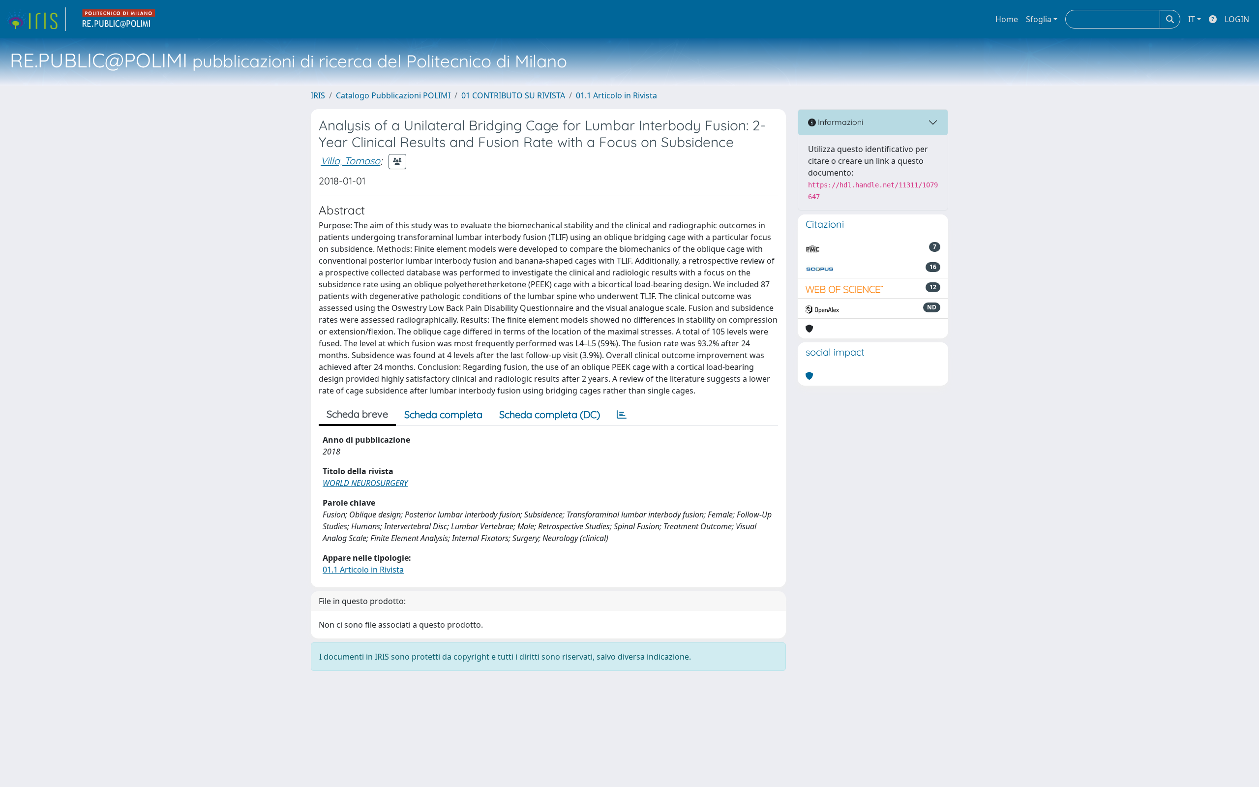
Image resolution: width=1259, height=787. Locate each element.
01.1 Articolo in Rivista (616, 95)
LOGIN (1237, 19)
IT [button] (1191, 19)
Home (1006, 19)
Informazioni (839, 122)
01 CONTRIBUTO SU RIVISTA (513, 95)
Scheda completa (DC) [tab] (549, 414)
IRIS (318, 95)
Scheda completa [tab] (443, 414)
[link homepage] (36, 19)
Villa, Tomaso (350, 160)
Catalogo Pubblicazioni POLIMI (393, 95)
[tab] (621, 414)
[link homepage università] (119, 19)
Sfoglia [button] (1038, 19)
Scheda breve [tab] (357, 414)
